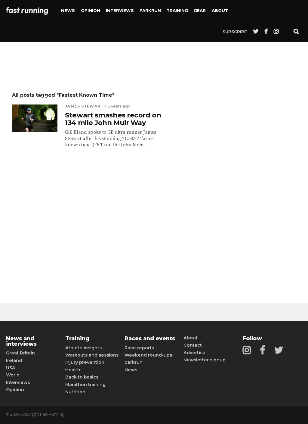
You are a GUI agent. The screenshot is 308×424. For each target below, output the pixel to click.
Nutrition (75, 392)
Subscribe (235, 31)
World (13, 375)
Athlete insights (83, 348)
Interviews (120, 10)
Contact (192, 345)
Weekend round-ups (148, 355)
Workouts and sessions (92, 355)
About (220, 10)
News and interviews (21, 341)
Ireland (14, 360)
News (68, 10)
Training (177, 10)
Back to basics (81, 377)
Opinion (90, 10)
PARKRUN (150, 10)
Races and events (150, 338)
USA (10, 368)
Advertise (194, 353)
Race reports (139, 348)
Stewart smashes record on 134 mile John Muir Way (113, 118)
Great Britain (20, 353)
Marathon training (85, 384)
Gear (200, 10)
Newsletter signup (204, 360)
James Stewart (84, 106)
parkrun (134, 362)
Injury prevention (84, 362)
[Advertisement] (228, 182)
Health (72, 370)
